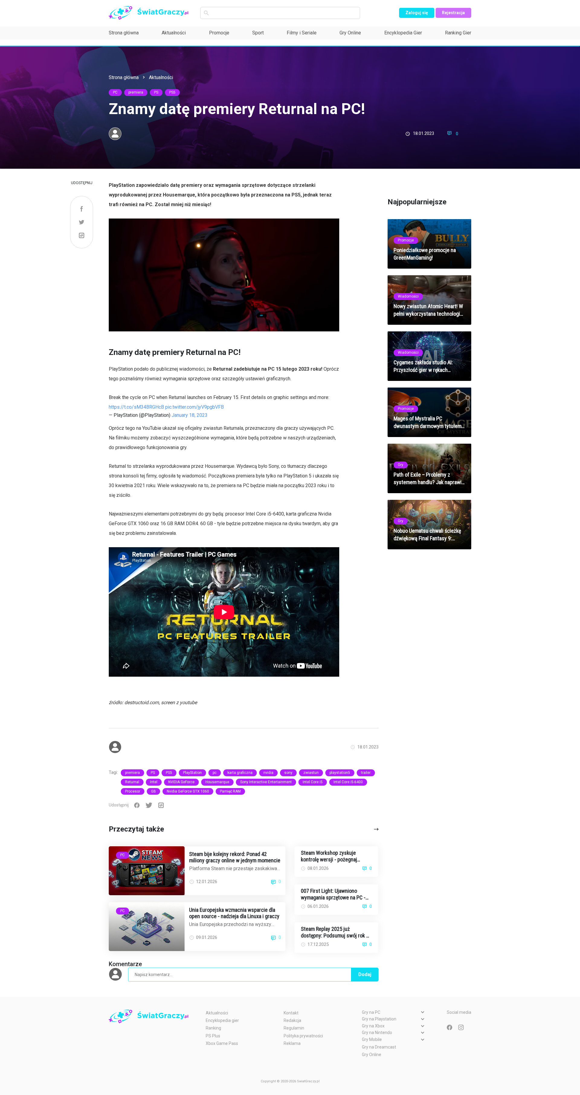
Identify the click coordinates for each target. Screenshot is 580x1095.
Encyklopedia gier (222, 1020)
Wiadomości (408, 296)
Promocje (219, 33)
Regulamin (294, 1028)
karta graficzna (240, 773)
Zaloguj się (416, 12)
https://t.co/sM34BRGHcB (136, 407)
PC (115, 92)
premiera (135, 92)
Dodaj (364, 974)
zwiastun (311, 773)
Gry (400, 465)
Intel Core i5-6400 (348, 782)
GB (153, 791)
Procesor (132, 791)
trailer (366, 773)
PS (156, 92)
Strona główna (124, 33)
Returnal (132, 782)
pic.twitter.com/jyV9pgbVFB (194, 407)
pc (215, 773)
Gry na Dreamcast (379, 1047)
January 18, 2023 (190, 415)
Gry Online (350, 33)
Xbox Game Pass (222, 1043)
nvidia (268, 773)
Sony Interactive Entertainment (266, 782)
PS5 (172, 92)
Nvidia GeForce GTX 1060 (188, 791)
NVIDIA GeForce (181, 782)
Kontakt (291, 1012)
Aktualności (174, 33)
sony (288, 773)
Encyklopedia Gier (403, 33)
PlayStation (192, 773)
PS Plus (213, 1035)
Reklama (292, 1043)
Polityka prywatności (303, 1035)
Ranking (213, 1028)
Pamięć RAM (230, 791)
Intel (153, 782)
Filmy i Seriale (302, 33)
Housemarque (217, 782)
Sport (258, 33)
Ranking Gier (458, 33)
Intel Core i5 (313, 782)
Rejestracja (453, 12)
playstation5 (340, 773)
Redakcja (292, 1020)
